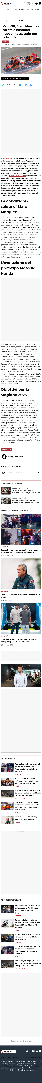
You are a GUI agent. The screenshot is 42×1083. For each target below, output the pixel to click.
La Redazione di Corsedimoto (11, 1058)
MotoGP (6, 41)
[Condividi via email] (31, 85)
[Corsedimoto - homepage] (8, 3)
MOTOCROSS (33, 9)
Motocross (19, 812)
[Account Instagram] (33, 1051)
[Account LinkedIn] (36, 1051)
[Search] (25, 3)
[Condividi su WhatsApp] (3, 85)
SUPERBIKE (20, 9)
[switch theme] (36, 3)
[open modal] (40, 3)
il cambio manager (17, 176)
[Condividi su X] (14, 85)
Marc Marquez (7, 158)
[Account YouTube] (40, 1051)
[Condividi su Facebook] (9, 85)
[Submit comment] (38, 472)
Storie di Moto (20, 798)
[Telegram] (20, 85)
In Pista (17, 786)
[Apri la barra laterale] (1, 9)
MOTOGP (8, 9)
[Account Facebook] (30, 1051)
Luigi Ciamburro (11, 44)
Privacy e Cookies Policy (33, 1058)
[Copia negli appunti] (26, 85)
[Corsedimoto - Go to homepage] (8, 1051)
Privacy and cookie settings (21, 1041)
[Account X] (27, 1051)
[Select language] (30, 3)
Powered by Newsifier (21, 1076)
